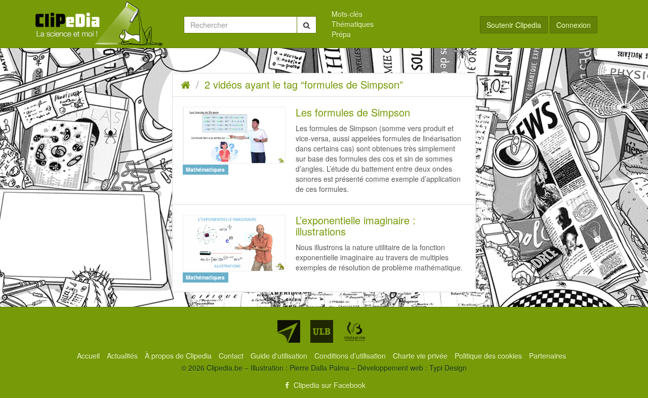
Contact (232, 355)
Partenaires (547, 355)
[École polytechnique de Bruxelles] (289, 331)
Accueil (89, 355)
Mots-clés (347, 14)
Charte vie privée (421, 355)
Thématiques (353, 24)
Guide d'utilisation (280, 355)
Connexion (573, 25)
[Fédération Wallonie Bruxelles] (355, 331)
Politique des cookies (489, 355)
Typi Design (448, 368)
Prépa (341, 34)
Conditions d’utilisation (351, 355)
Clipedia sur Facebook (329, 385)
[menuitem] (398, 14)
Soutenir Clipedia (514, 25)
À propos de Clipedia (179, 355)
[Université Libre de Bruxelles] (322, 331)
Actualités (123, 355)
